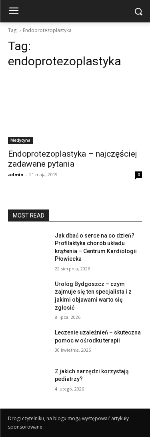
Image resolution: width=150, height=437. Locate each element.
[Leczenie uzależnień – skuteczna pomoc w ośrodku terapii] (28, 343)
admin (16, 174)
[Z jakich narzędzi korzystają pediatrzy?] (28, 382)
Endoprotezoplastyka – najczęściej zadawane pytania (72, 159)
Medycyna (20, 140)
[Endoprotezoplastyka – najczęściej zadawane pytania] (75, 110)
